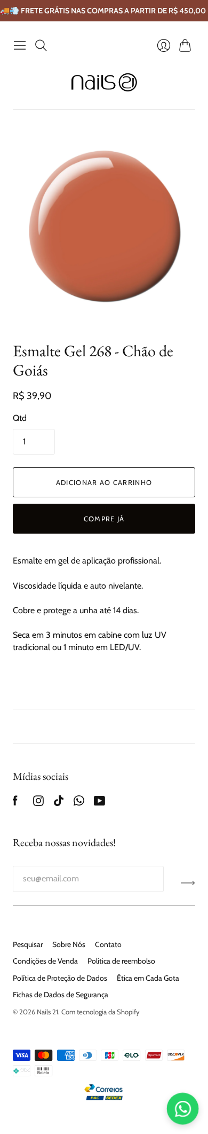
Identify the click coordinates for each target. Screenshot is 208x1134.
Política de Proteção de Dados (60, 978)
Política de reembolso (121, 961)
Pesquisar (28, 944)
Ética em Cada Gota (148, 978)
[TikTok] (58, 803)
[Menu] (20, 45)
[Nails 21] (104, 82)
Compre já (104, 518)
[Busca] (41, 45)
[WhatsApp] (79, 803)
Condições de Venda (45, 961)
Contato (108, 944)
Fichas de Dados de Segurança (60, 994)
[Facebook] (15, 803)
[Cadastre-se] (188, 883)
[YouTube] (99, 803)
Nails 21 (47, 1011)
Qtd (20, 418)
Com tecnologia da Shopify (100, 1011)
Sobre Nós (68, 944)
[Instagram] (38, 803)
